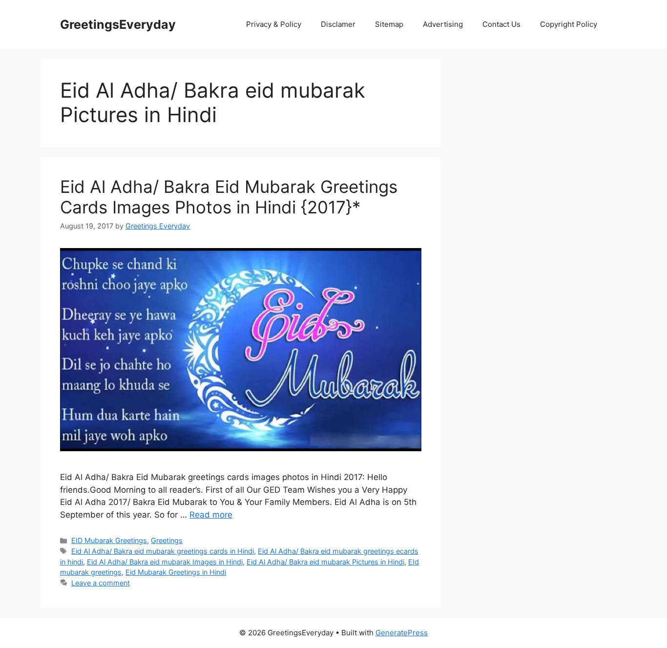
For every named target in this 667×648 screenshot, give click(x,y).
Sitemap (389, 24)
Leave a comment (100, 583)
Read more (210, 515)
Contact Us (501, 24)
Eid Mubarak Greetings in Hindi (175, 572)
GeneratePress (401, 632)
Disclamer (338, 24)
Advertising (443, 24)
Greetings (167, 540)
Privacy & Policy (273, 24)
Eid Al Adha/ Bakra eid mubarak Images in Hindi (165, 562)
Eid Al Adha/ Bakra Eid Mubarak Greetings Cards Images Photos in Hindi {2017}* (228, 196)
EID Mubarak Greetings (109, 540)
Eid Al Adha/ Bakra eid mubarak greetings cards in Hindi (162, 551)
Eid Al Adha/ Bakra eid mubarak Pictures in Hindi (325, 562)
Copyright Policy (568, 24)
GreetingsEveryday (118, 24)
